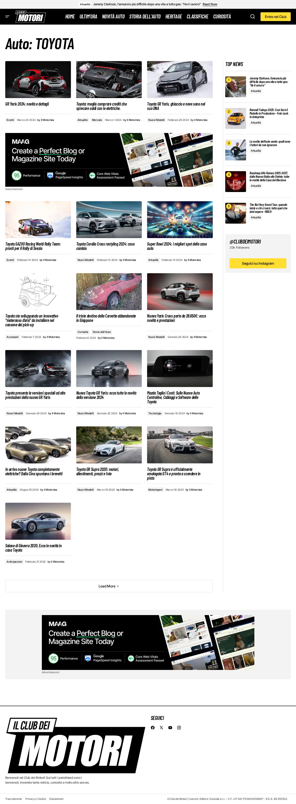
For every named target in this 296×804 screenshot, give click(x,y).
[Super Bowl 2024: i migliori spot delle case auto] (180, 219)
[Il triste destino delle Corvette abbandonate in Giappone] (109, 291)
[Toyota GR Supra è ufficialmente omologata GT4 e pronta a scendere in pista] (180, 444)
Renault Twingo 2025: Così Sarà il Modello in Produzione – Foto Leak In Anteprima (269, 113)
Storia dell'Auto (102, 332)
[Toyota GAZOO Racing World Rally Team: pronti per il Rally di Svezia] (38, 219)
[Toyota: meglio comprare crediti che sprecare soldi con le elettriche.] (109, 79)
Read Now (210, 4)
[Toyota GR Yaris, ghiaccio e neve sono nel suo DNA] (180, 79)
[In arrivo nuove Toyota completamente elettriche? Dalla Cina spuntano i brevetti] (38, 444)
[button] (7, 17)
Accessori (13, 337)
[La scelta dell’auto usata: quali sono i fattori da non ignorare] (235, 150)
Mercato (97, 120)
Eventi (10, 120)
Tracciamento (13, 798)
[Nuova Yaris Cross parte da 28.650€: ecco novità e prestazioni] (180, 291)
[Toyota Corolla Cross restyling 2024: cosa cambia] (109, 219)
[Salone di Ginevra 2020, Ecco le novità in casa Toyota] (38, 521)
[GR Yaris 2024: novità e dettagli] (38, 79)
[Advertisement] (109, 160)
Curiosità (83, 332)
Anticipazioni (14, 561)
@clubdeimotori (245, 241)
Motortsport (155, 489)
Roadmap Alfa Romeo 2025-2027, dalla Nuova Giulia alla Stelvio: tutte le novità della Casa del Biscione (269, 176)
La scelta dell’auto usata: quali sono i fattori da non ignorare (270, 143)
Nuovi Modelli (156, 120)
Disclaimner (56, 798)
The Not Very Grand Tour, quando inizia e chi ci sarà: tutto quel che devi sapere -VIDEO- (268, 208)
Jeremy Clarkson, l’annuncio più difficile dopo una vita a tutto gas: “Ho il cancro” (147, 4)
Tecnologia (154, 413)
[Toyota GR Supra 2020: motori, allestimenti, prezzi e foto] (109, 444)
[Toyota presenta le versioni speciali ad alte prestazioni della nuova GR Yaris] (38, 368)
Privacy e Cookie (35, 798)
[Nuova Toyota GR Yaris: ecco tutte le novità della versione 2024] (109, 368)
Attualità (85, 4)
